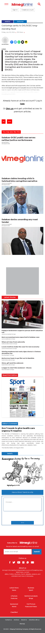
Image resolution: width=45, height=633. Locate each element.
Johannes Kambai (6, 183)
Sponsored (14, 604)
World (14, 606)
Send (22, 522)
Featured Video (31, 606)
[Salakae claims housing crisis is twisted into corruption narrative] (22, 200)
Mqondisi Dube (6, 369)
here (22, 104)
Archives (16, 619)
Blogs (31, 598)
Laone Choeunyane (7, 348)
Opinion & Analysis (31, 596)
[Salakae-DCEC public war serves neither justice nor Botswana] (22, 159)
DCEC (9, 121)
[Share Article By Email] (22, 42)
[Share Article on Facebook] (11, 42)
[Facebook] (10, 562)
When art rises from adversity (13, 342)
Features (14, 598)
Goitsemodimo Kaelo (7, 343)
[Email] (33, 562)
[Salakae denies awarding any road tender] (22, 241)
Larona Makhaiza (6, 339)
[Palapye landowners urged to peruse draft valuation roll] (22, 314)
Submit (37, 551)
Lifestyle (14, 596)
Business (31, 587)
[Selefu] (22, 471)
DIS (3, 121)
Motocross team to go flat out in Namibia (18, 358)
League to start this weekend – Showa (16, 368)
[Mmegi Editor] (5, 40)
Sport (31, 590)
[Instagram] (24, 562)
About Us (24, 619)
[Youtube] (19, 562)
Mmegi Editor (5, 44)
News (14, 590)
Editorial (20, 21)
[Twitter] (14, 562)
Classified (14, 612)
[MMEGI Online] (22, 4)
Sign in (15, 10)
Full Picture (31, 604)
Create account (28, 10)
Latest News (14, 587)
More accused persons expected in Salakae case (20, 337)
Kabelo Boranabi (6, 360)
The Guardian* (6, 355)
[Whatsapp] (28, 562)
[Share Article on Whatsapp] (18, 42)
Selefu (10, 453)
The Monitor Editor (7, 447)
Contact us (8, 619)
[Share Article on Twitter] (15, 42)
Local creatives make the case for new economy (20, 346)
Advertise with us (34, 619)
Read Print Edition (10, 375)
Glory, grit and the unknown (12, 363)
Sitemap (22, 623)
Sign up (10, 109)
